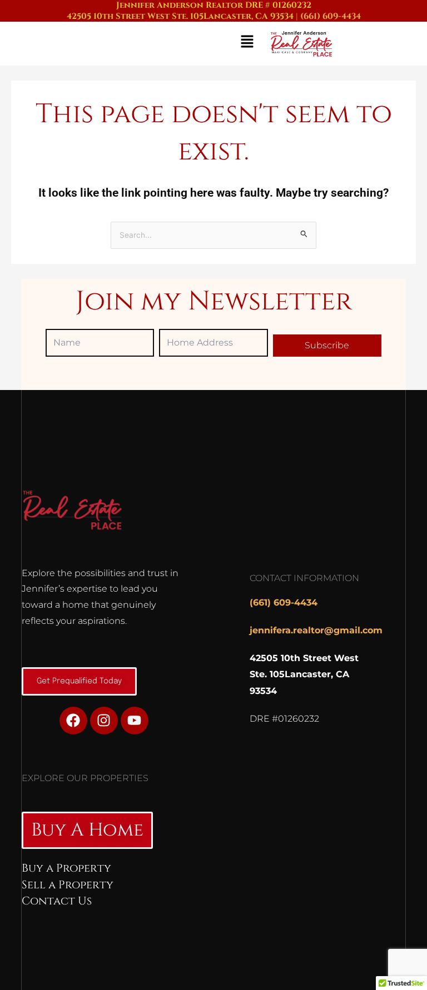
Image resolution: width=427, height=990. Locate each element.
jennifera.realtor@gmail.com (316, 630)
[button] (133, 43)
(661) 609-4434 (330, 16)
